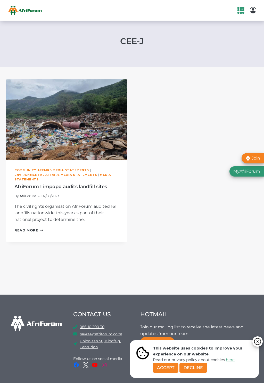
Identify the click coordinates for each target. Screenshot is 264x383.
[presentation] (66, 119)
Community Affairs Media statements (51, 170)
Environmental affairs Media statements (55, 175)
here (230, 359)
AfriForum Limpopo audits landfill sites (60, 186)
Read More (28, 230)
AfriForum (28, 196)
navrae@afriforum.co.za (101, 334)
